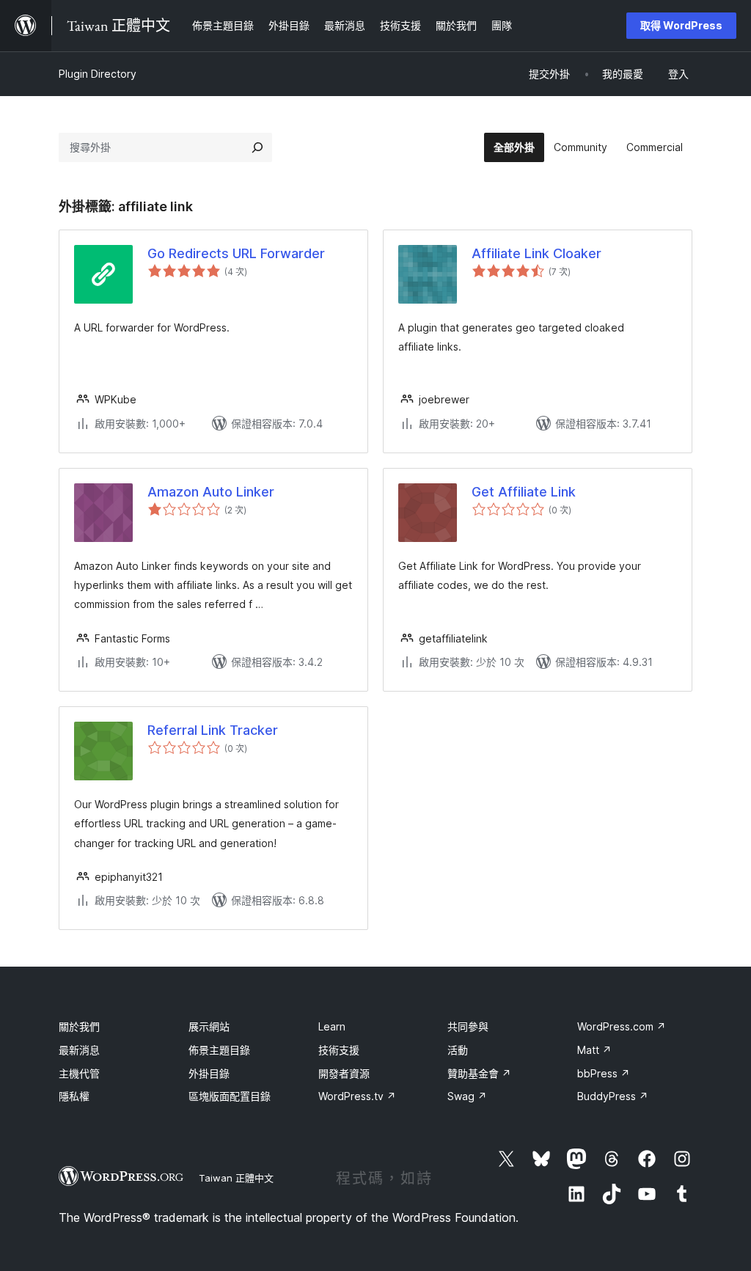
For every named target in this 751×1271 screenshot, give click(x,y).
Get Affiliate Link (524, 491)
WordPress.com (621, 1026)
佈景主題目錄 (219, 1050)
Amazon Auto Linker (210, 491)
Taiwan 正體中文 (236, 1178)
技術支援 (338, 1050)
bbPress (603, 1073)
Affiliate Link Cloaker (536, 253)
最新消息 (79, 1050)
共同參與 (467, 1026)
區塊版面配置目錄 (229, 1096)
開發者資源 (344, 1073)
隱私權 (74, 1096)
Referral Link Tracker (212, 730)
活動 (457, 1050)
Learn (331, 1026)
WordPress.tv (357, 1096)
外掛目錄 (209, 1073)
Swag (467, 1096)
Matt (594, 1050)
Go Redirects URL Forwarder (236, 253)
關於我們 (79, 1026)
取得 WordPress (681, 25)
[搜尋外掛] (257, 147)
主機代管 (79, 1073)
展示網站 (209, 1026)
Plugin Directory (97, 73)
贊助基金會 (479, 1073)
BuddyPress (612, 1096)
